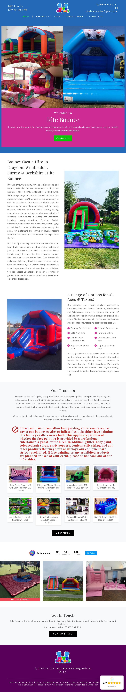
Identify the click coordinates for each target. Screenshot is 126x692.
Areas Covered (74, 16)
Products (41, 16)
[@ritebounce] (32, 553)
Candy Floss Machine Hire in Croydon (53, 682)
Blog (57, 16)
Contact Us (96, 16)
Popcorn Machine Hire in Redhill (86, 682)
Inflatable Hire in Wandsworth (49, 685)
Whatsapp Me (19, 9)
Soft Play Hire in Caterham (21, 682)
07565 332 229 (73, 627)
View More (63, 533)
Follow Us (17, 6)
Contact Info (63, 633)
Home (26, 16)
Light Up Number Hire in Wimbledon (81, 685)
